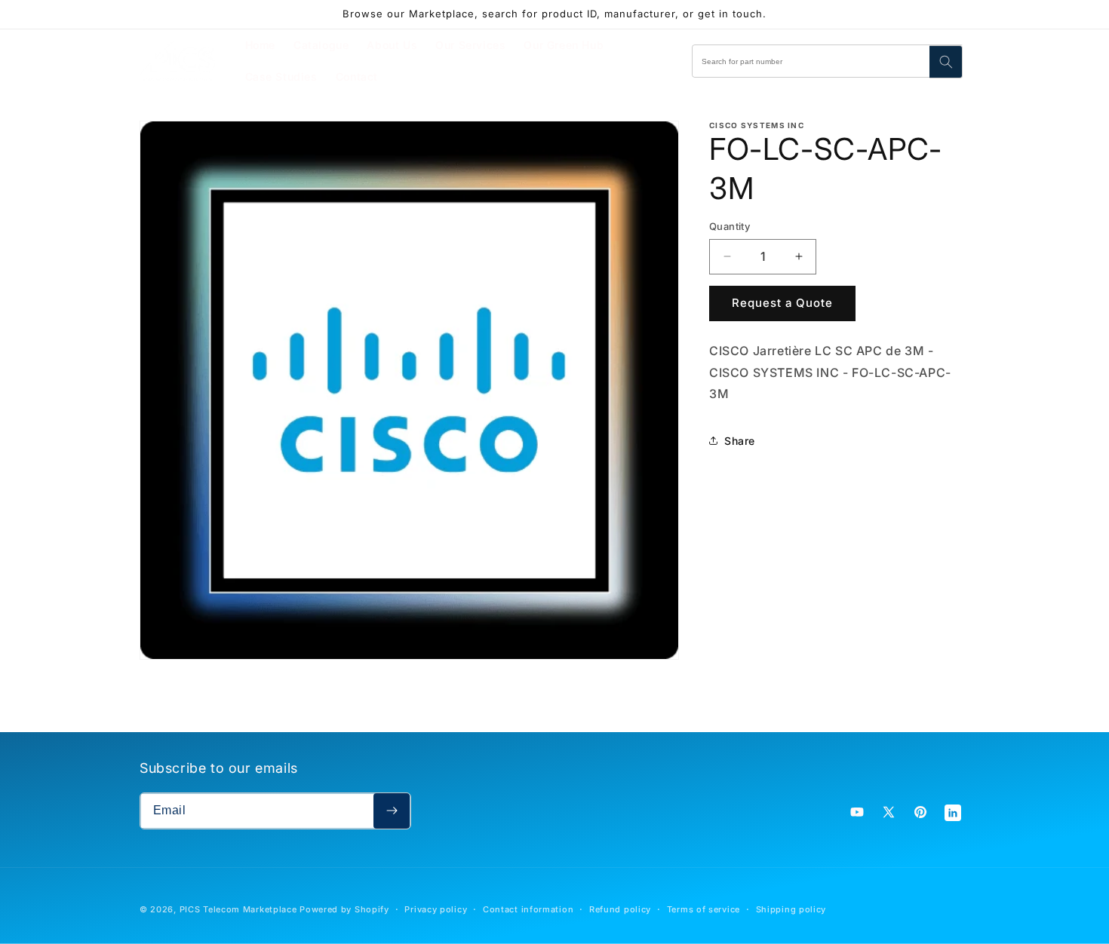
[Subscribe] (391, 811)
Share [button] (739, 440)
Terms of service (703, 909)
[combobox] (827, 61)
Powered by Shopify (344, 909)
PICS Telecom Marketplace (238, 909)
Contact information (528, 909)
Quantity (729, 226)
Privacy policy (435, 909)
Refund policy (620, 909)
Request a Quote (782, 303)
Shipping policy (791, 909)
